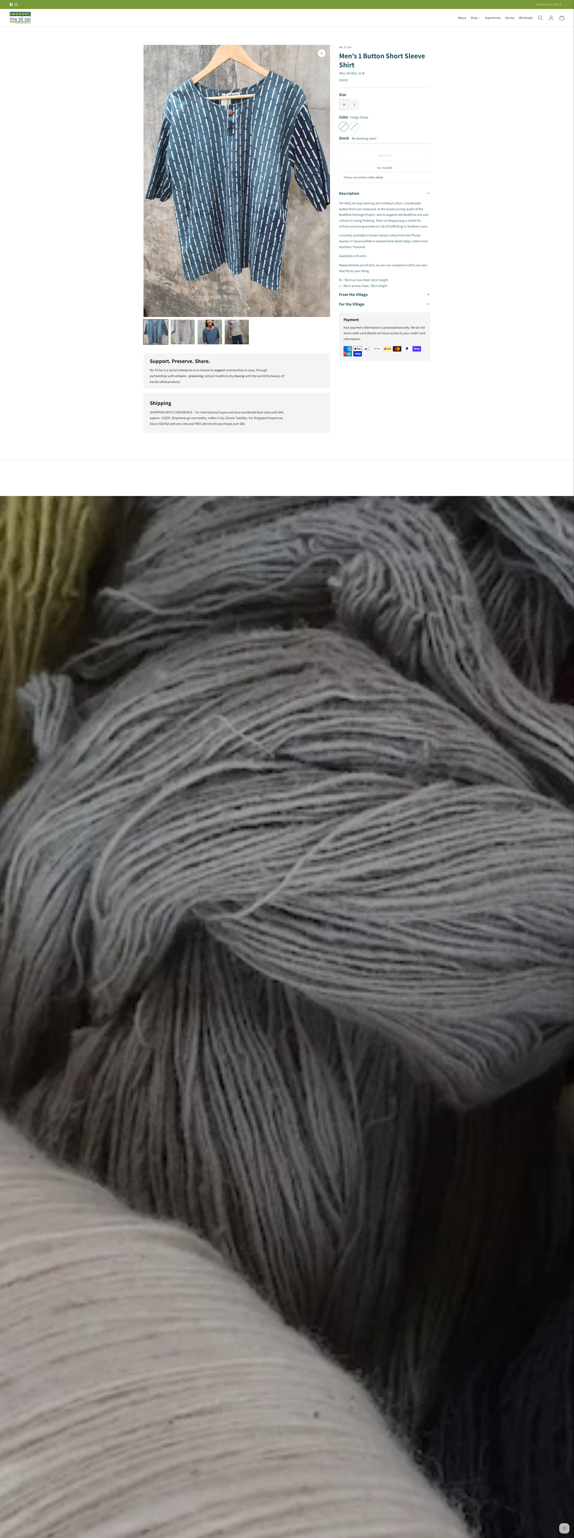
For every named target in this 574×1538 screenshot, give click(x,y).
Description (349, 193)
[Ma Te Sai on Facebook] (11, 4)
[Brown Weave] (354, 126)
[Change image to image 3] (210, 332)
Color (343, 117)
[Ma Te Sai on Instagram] (16, 4)
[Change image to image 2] (183, 332)
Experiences (493, 18)
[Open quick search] (540, 18)
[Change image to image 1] (156, 332)
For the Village (351, 304)
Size (342, 94)
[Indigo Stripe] (343, 126)
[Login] (551, 18)
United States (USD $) (549, 4)
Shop (474, 18)
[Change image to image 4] (237, 332)
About (462, 18)
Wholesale (526, 18)
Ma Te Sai (345, 47)
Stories (509, 18)
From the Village (353, 294)
